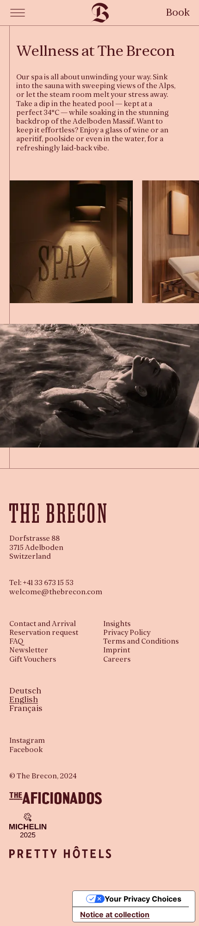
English (23, 700)
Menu (17, 12)
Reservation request (43, 632)
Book (178, 12)
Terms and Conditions (141, 641)
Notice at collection (114, 914)
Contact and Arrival (42, 623)
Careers (117, 659)
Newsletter (28, 650)
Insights (117, 623)
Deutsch (25, 691)
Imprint (116, 650)
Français (26, 708)
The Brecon (100, 13)
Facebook (26, 750)
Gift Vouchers (32, 659)
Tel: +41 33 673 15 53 (41, 582)
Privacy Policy (126, 632)
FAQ (16, 641)
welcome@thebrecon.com (55, 592)
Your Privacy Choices (143, 898)
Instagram (27, 740)
